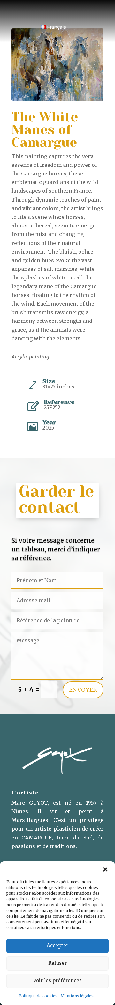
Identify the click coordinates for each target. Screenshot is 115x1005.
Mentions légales (77, 996)
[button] (105, 869)
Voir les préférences (57, 981)
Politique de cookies (38, 996)
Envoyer (83, 689)
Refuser (57, 963)
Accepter (57, 945)
